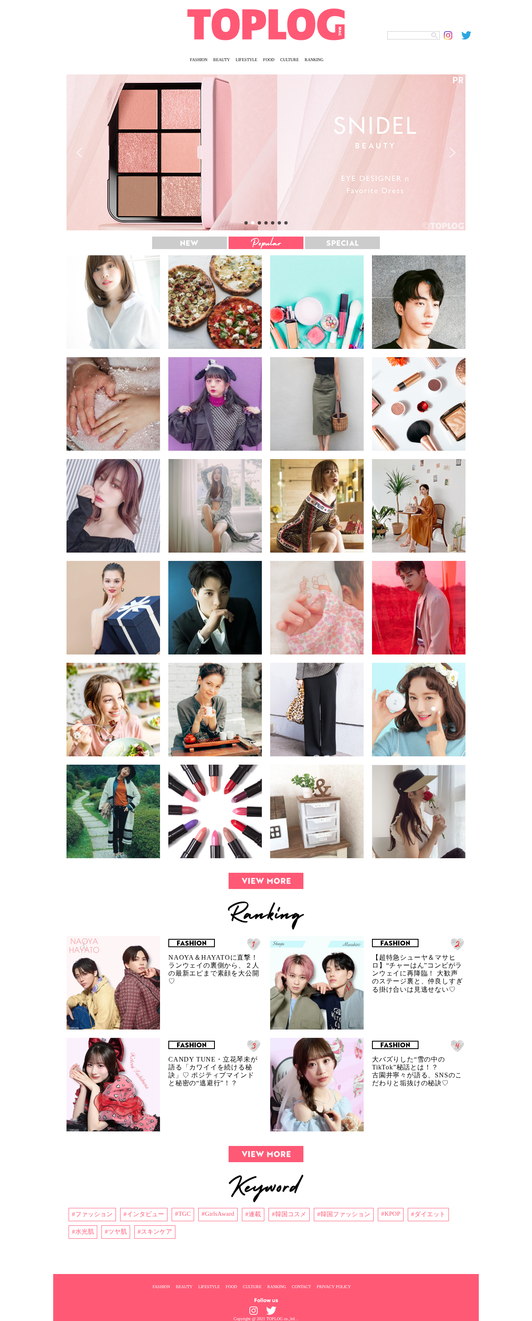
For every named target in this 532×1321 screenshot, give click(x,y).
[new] (189, 243)
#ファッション (92, 1214)
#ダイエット (428, 1214)
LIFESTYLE (246, 59)
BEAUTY (221, 59)
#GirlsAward (218, 1213)
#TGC (183, 1213)
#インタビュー (143, 1214)
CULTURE (289, 59)
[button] (266, 152)
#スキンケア (155, 1231)
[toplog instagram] (452, 35)
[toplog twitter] (470, 35)
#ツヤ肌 (116, 1231)
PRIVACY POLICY (334, 1286)
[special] (342, 243)
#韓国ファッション (343, 1214)
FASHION (198, 59)
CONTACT (301, 1286)
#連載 (253, 1214)
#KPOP (390, 1213)
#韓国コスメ (289, 1214)
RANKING (314, 59)
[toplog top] (266, 24)
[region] (266, 152)
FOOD (268, 59)
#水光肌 (83, 1231)
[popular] (266, 243)
